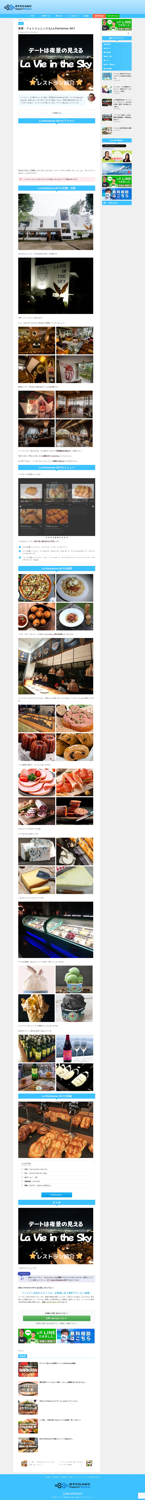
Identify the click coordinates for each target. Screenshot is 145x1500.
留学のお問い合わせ (94, 1477)
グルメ (22, 1350)
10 (66, 537)
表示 (59, 113)
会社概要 (85, 16)
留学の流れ (64, 1477)
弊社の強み (59, 16)
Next (92, 506)
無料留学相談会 (99, 16)
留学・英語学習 (109, 64)
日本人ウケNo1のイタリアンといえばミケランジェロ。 (59, 1401)
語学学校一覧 (46, 16)
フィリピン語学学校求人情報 (122, 128)
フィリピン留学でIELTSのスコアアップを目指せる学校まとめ (122, 76)
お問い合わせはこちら (55, 1318)
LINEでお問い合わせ (113, 16)
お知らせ (108, 48)
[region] (56, 507)
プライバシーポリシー (80, 1477)
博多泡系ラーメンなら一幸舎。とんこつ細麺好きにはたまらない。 (63, 1382)
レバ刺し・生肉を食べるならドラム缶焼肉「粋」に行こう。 (60, 1420)
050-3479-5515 (73, 1493)
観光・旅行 (108, 56)
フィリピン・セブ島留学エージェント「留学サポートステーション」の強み (122, 89)
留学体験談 (108, 68)
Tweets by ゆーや (108, 148)
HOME (32, 16)
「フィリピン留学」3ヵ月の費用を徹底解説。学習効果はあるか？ (122, 117)
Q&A (71, 1477)
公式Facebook (56, 1195)
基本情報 (108, 52)
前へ (20, 506)
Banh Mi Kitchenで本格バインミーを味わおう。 (56, 1439)
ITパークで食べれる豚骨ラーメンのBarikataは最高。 (58, 1363)
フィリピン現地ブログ (72, 16)
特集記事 (108, 44)
